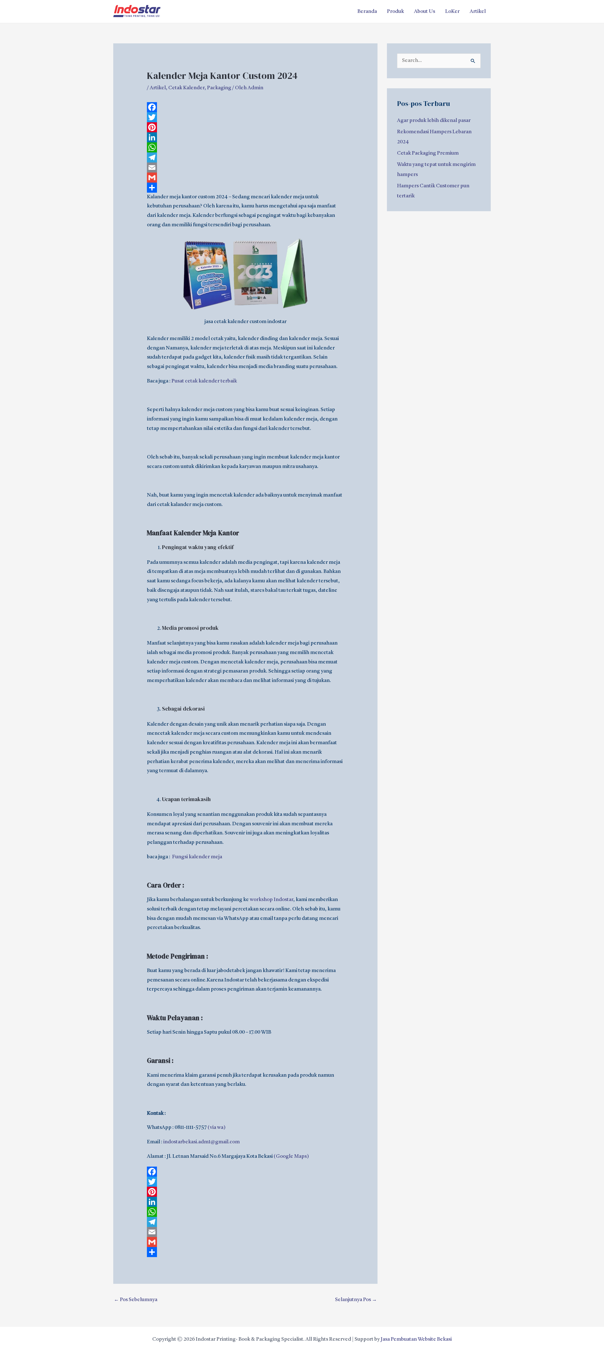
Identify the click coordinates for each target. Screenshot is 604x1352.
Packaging (219, 88)
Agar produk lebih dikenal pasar (434, 120)
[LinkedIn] (245, 137)
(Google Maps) (291, 1156)
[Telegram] (245, 157)
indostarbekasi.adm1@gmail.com (201, 1142)
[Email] (245, 167)
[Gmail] (245, 178)
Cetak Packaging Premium (428, 153)
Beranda (367, 11)
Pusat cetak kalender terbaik (204, 381)
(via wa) (217, 1127)
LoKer (452, 11)
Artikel (478, 11)
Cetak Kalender (186, 88)
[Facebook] (245, 107)
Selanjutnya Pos (356, 1299)
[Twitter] (245, 117)
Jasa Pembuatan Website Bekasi (416, 1339)
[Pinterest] (245, 127)
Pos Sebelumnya (135, 1299)
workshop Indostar (271, 899)
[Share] (245, 188)
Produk (395, 11)
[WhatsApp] (245, 147)
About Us (424, 11)
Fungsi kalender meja (197, 857)
